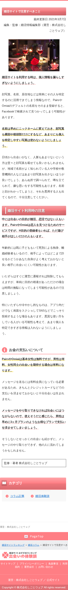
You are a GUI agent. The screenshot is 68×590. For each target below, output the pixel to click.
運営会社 (29, 566)
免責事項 (53, 563)
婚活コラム (33, 545)
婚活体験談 (42, 496)
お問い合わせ (45, 566)
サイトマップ (8, 563)
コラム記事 (17, 496)
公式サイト (53, 579)
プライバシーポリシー (32, 563)
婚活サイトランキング (13, 545)
